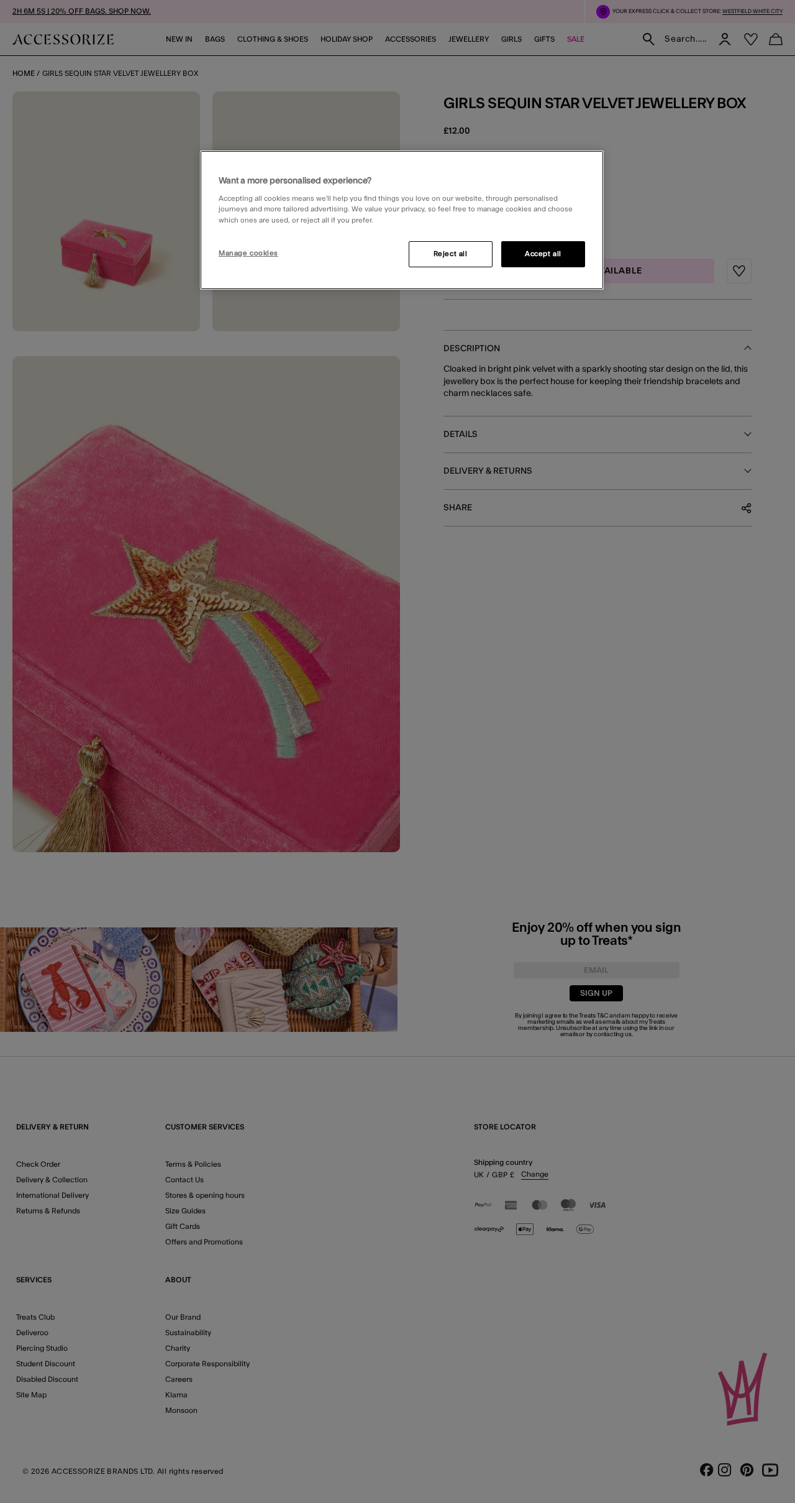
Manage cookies (248, 253)
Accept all (543, 254)
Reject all (451, 254)
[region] (402, 220)
